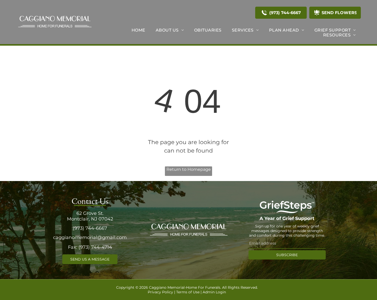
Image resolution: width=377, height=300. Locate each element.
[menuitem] (138, 30)
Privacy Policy (160, 292)
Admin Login (214, 292)
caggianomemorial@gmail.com (90, 237)
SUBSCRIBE (287, 255)
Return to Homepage (188, 169)
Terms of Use (188, 292)
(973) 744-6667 (90, 228)
